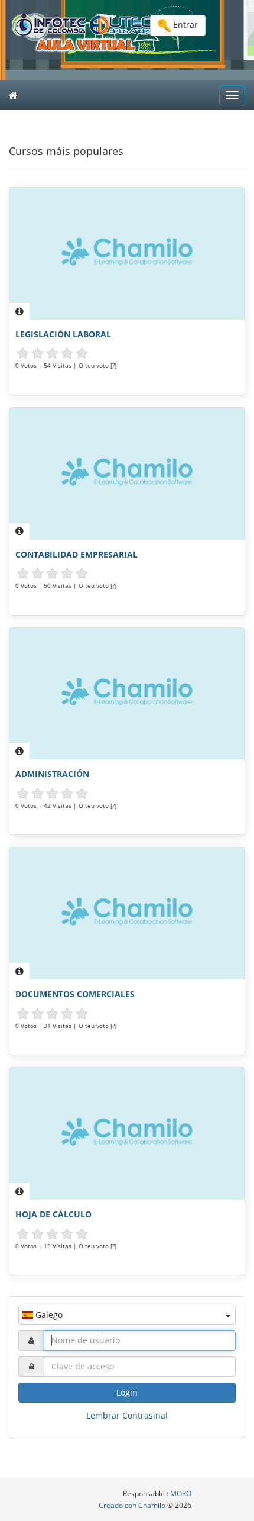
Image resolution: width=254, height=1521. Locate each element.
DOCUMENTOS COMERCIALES (75, 994)
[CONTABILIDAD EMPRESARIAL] (127, 474)
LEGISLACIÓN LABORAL (63, 334)
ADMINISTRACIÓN (52, 773)
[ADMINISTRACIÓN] (127, 694)
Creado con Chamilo (133, 1505)
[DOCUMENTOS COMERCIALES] (127, 913)
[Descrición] (19, 311)
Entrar (184, 24)
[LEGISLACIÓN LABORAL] (127, 254)
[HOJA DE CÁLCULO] (127, 1134)
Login (127, 1392)
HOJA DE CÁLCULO (53, 1214)
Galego (48, 1314)
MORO (180, 1493)
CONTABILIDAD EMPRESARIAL (76, 554)
